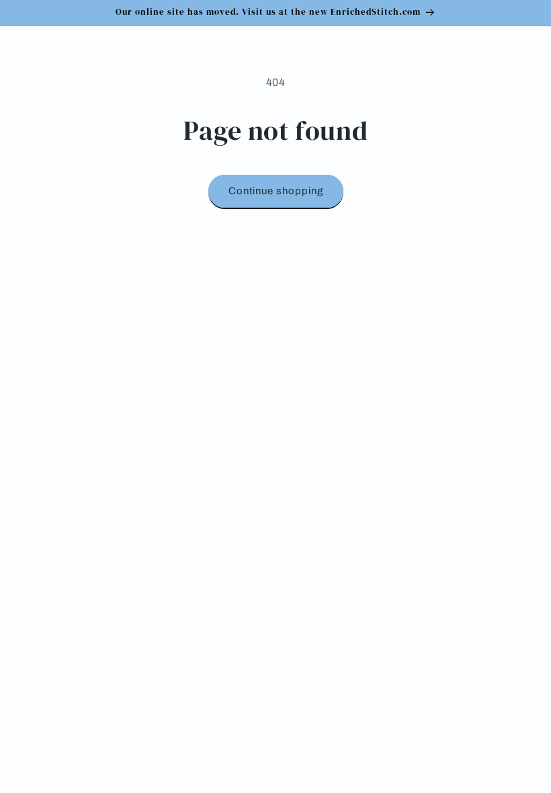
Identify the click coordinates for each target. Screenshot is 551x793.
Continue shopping (275, 190)
